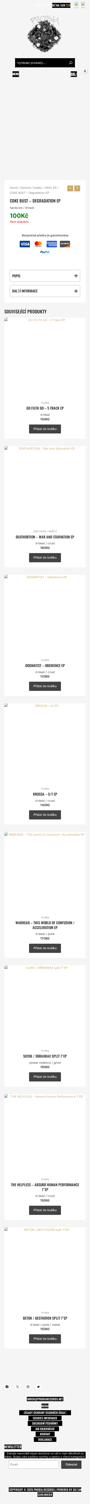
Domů (13, 187)
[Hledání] (71, 62)
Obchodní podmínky (45, 1423)
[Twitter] (13, 5)
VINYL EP (50, 187)
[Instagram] (19, 5)
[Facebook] (6, 5)
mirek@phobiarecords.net (45, 1399)
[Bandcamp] (26, 5)
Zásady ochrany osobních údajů (45, 1412)
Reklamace (45, 1439)
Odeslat (71, 1464)
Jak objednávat (45, 1429)
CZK (68, 5)
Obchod (25, 187)
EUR (63, 5)
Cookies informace (45, 1418)
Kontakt (45, 1434)
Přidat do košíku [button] (45, 429)
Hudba (37, 187)
